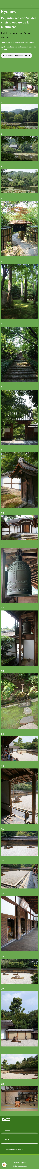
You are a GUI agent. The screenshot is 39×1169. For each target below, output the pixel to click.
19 (2, 956)
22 (2, 1083)
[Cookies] (4, 1164)
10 (2, 513)
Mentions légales (20, 1162)
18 (2, 893)
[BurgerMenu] (34, 4)
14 (2, 733)
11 (2, 545)
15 (2, 766)
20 (2, 988)
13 (2, 671)
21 (2, 1051)
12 (2, 608)
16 (2, 829)
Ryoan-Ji (8, 1140)
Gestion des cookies (19, 1166)
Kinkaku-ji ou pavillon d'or (14, 1149)
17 (2, 861)
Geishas (7, 1130)
